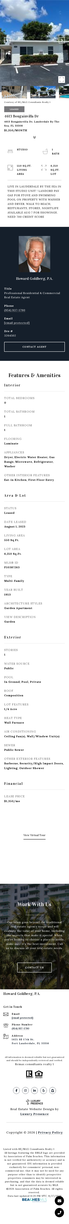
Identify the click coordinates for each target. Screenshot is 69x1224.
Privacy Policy (50, 1132)
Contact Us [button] (34, 967)
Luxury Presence (34, 1114)
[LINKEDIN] (34, 1090)
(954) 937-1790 (14, 310)
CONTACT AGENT (34, 346)
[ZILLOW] (52, 1090)
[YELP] (43, 1090)
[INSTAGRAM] (25, 1090)
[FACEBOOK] (16, 1090)
